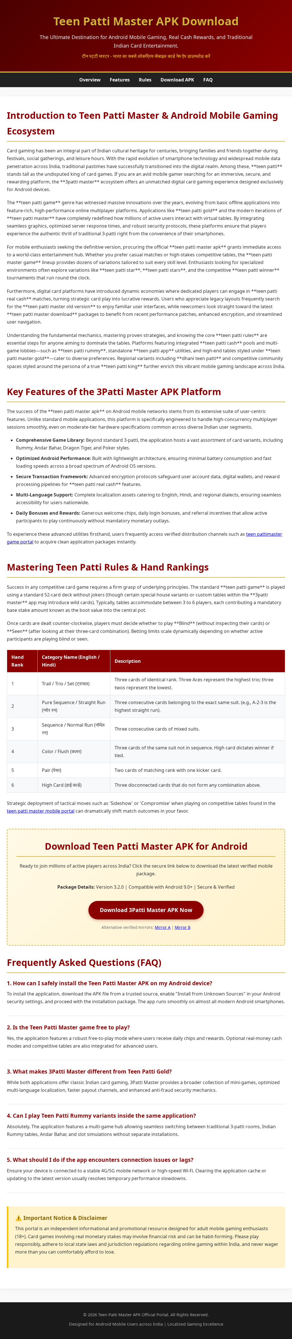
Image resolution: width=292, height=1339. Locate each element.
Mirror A (163, 927)
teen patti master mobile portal (40, 811)
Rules (145, 80)
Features (120, 80)
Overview (90, 80)
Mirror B (182, 927)
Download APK (177, 80)
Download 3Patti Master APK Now (146, 910)
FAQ (208, 80)
